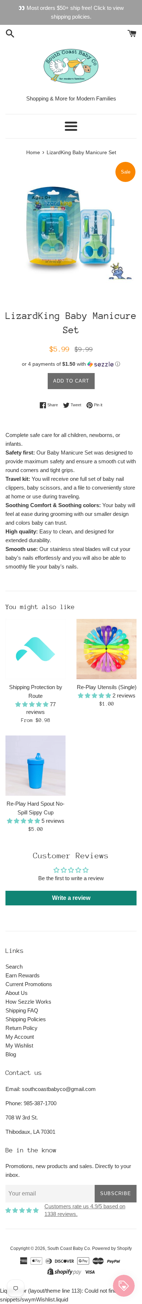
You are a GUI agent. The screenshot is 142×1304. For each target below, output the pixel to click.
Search (14, 966)
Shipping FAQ (21, 1010)
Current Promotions (28, 984)
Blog (10, 1054)
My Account (19, 1037)
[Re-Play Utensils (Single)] (106, 649)
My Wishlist (19, 1045)
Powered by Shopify (112, 1248)
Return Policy (21, 1028)
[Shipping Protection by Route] (35, 649)
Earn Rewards (22, 975)
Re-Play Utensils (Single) (107, 687)
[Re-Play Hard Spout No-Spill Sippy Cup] (35, 765)
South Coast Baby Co (68, 1248)
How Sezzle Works (28, 1002)
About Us (16, 993)
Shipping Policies (25, 1019)
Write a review (71, 898)
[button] (71, 364)
